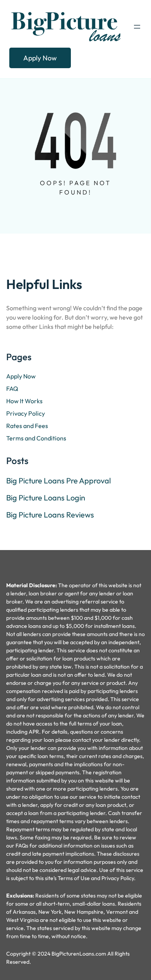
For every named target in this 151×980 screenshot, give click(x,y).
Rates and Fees (27, 426)
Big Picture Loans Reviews (50, 515)
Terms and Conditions (36, 438)
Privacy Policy (25, 413)
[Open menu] (137, 26)
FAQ (12, 388)
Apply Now (40, 57)
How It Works (24, 401)
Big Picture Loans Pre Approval (58, 481)
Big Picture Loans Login (45, 498)
